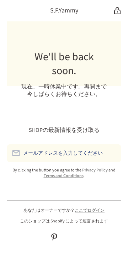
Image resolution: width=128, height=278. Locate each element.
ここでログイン (90, 210)
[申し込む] (112, 153)
